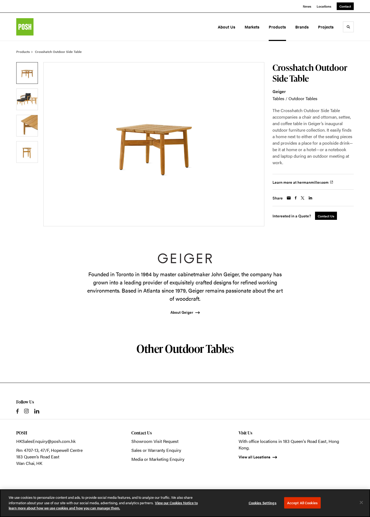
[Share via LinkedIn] (310, 197)
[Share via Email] (289, 197)
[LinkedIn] (36, 411)
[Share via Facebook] (296, 197)
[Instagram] (26, 411)
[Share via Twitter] (302, 198)
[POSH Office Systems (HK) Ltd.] (40, 27)
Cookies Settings (263, 502)
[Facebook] (17, 411)
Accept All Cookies (302, 502)
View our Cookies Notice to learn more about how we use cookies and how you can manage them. (103, 505)
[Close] (361, 503)
